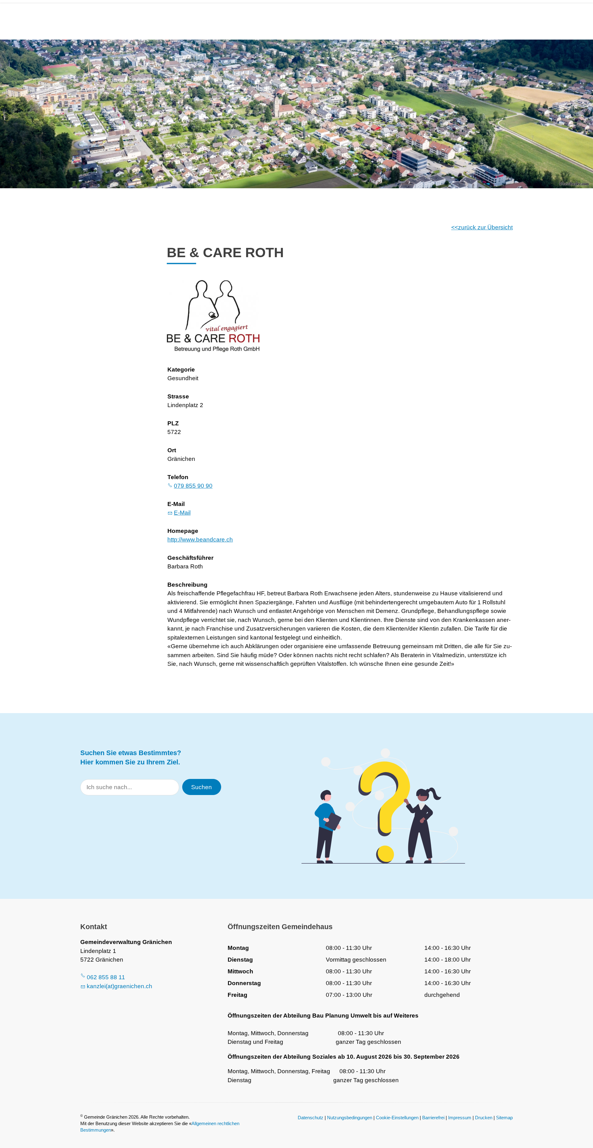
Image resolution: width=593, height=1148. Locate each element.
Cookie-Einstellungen (397, 1117)
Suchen (201, 787)
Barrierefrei (433, 1117)
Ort (171, 450)
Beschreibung (187, 584)
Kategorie (181, 369)
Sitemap (504, 1117)
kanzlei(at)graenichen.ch (119, 986)
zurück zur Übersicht (485, 227)
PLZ (173, 423)
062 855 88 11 (106, 977)
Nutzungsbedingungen (349, 1117)
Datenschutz (310, 1117)
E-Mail (176, 504)
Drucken (483, 1117)
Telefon (177, 477)
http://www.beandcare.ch (200, 539)
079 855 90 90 (193, 486)
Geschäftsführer (190, 558)
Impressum (459, 1117)
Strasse (178, 396)
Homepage (182, 531)
